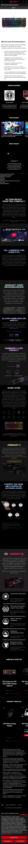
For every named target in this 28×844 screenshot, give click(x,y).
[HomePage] (2, 805)
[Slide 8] (20, 693)
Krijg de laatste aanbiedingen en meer (9, 813)
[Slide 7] (18, 693)
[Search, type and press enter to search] (23, 1)
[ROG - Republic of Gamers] (14, 2)
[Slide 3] (11, 693)
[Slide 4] (13, 693)
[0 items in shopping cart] (26, 1)
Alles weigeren (7, 841)
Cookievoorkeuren (14, 837)
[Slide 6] (16, 693)
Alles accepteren (20, 841)
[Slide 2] (9, 693)
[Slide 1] (7, 693)
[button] (2, 2)
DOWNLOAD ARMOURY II (14, 461)
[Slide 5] (14, 693)
